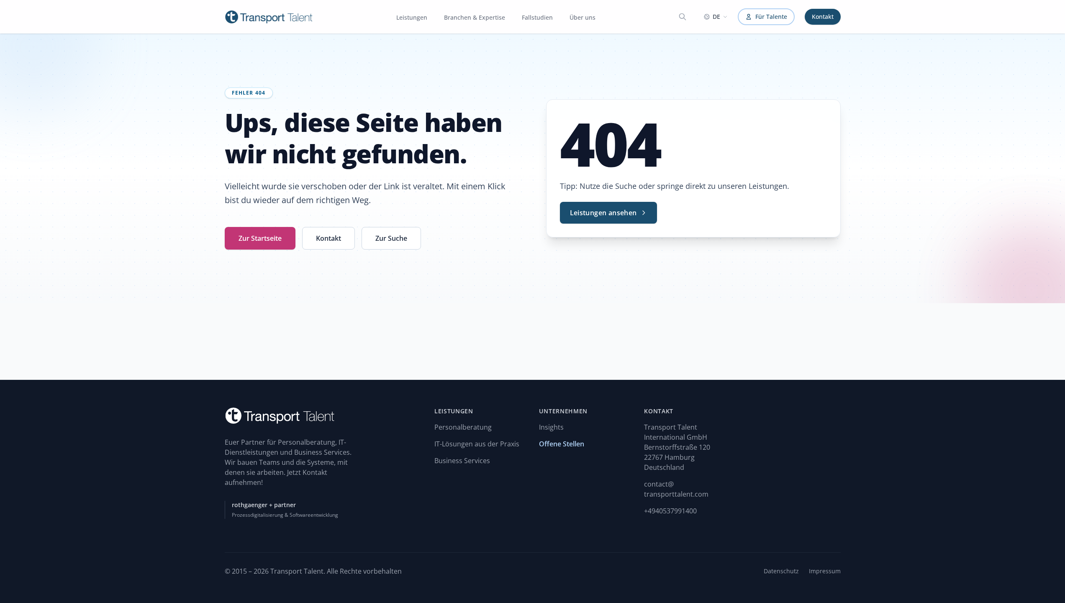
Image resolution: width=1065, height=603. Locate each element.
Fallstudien (537, 17)
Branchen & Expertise (474, 17)
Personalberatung (463, 427)
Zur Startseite (260, 238)
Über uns (582, 17)
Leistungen (411, 17)
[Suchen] (682, 17)
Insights (551, 427)
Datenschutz (781, 571)
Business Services (462, 460)
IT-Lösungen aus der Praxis (476, 443)
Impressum (825, 571)
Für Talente (771, 17)
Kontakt (823, 17)
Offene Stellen (561, 443)
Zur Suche (391, 238)
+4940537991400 (670, 510)
